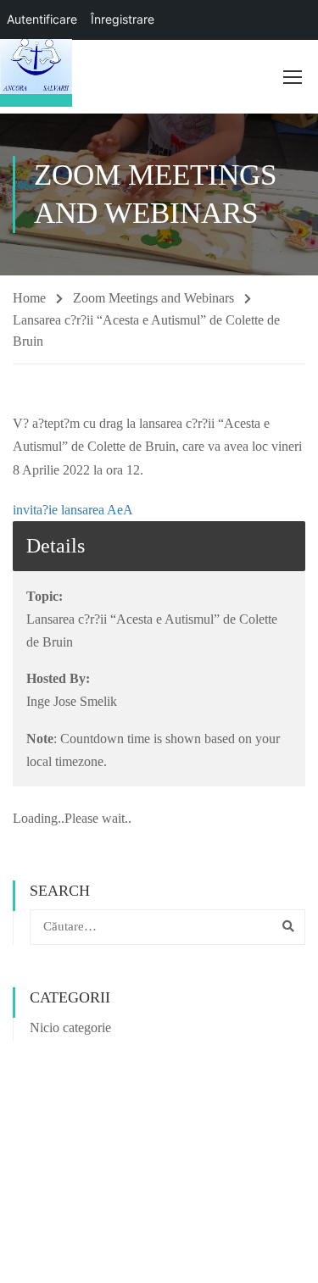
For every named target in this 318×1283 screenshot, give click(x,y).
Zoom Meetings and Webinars (153, 298)
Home (29, 298)
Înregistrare (122, 19)
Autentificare (42, 19)
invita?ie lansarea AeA (73, 510)
